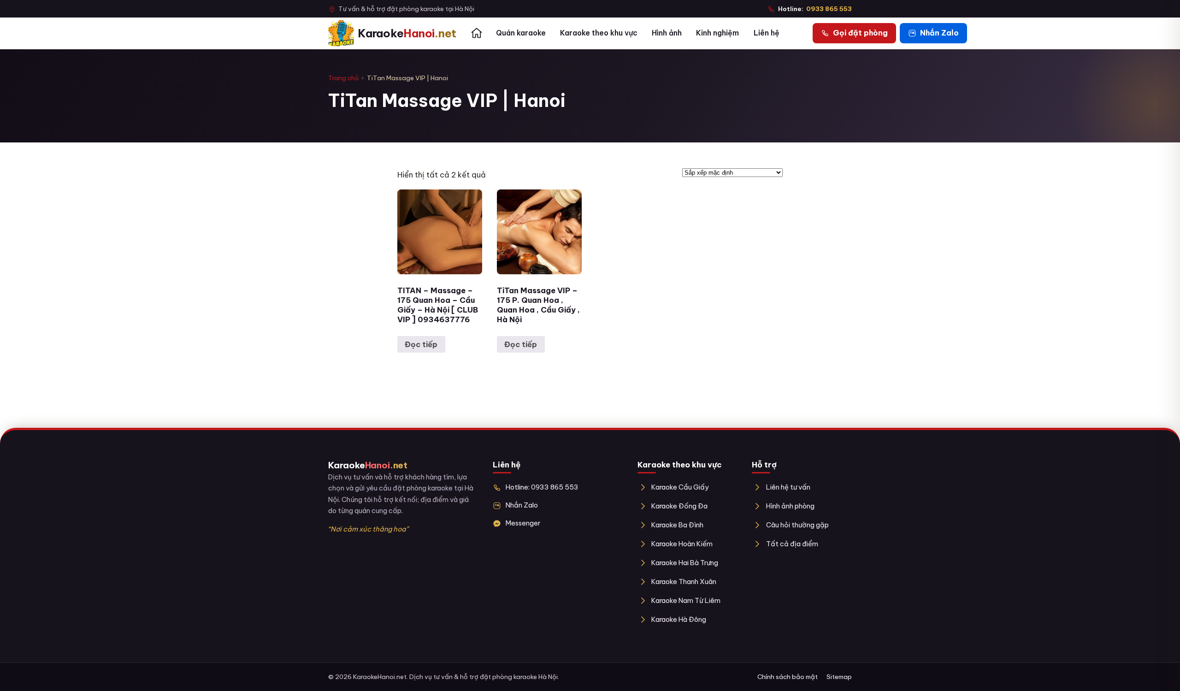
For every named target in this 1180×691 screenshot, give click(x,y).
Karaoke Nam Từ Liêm (685, 600)
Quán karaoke (521, 32)
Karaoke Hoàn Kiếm (682, 543)
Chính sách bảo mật (787, 677)
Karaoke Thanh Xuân (683, 581)
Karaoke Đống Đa (679, 506)
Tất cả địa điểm (792, 543)
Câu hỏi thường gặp (797, 524)
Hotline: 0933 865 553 (542, 487)
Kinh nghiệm (717, 32)
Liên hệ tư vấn (788, 487)
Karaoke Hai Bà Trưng (684, 562)
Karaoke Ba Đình (677, 524)
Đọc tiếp (421, 344)
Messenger (523, 523)
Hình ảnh (667, 32)
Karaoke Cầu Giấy (680, 487)
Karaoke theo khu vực (598, 32)
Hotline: (815, 9)
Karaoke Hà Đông (678, 619)
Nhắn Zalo (522, 505)
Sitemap (839, 677)
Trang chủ (343, 78)
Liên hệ (766, 32)
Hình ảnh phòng (790, 506)
